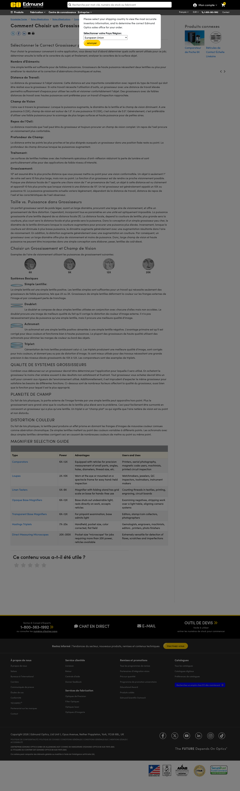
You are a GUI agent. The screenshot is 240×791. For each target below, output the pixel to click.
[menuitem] (23, 12)
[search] (119, 5)
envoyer (92, 43)
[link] (225, 2)
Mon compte (206, 5)
